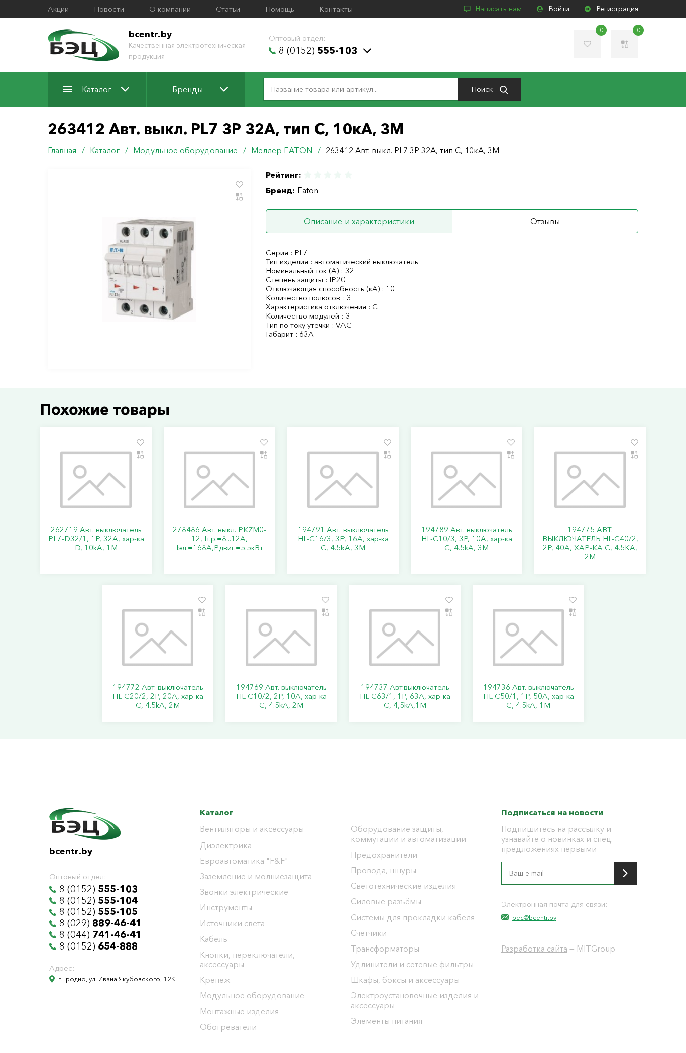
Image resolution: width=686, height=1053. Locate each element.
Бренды (187, 89)
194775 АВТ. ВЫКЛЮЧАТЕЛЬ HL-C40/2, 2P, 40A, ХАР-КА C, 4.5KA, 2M (590, 543)
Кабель (213, 939)
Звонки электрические (244, 892)
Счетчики (369, 933)
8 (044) (100, 934)
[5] (347, 175)
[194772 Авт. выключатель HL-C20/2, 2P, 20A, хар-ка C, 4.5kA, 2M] (157, 637)
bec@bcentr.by (534, 917)
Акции (58, 9)
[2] (318, 175)
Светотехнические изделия (403, 886)
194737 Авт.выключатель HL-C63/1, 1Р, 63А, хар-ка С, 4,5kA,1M (405, 696)
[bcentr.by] (83, 45)
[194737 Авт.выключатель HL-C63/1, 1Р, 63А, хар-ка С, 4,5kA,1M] (404, 637)
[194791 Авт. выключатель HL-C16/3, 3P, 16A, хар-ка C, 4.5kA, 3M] (343, 480)
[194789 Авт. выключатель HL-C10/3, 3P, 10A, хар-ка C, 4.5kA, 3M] (466, 480)
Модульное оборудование (252, 995)
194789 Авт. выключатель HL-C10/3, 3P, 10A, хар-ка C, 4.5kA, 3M (466, 538)
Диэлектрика (226, 845)
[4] (338, 175)
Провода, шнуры (383, 870)
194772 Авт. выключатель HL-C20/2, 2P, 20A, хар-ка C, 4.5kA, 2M (157, 696)
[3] (328, 175)
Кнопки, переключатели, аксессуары (247, 959)
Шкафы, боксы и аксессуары (405, 980)
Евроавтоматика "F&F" (244, 861)
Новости (109, 9)
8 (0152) (318, 50)
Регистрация (617, 9)
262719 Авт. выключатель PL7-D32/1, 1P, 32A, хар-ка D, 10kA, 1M (96, 538)
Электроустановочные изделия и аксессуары (415, 1000)
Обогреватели (228, 1027)
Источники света (232, 923)
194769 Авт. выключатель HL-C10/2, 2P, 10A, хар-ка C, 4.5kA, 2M (281, 696)
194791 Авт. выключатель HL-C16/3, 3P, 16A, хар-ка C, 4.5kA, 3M (343, 538)
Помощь (279, 9)
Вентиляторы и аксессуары (252, 829)
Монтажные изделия (239, 1011)
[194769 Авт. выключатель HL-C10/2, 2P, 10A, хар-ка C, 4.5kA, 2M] (281, 637)
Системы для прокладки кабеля (413, 917)
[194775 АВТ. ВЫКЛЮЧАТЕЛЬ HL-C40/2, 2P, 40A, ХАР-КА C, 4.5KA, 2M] (590, 480)
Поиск (483, 89)
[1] (308, 175)
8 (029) (100, 923)
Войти (559, 9)
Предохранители (384, 855)
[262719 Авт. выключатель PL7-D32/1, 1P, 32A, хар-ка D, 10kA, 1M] (96, 480)
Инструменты (226, 907)
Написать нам (499, 9)
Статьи (228, 9)
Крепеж (215, 980)
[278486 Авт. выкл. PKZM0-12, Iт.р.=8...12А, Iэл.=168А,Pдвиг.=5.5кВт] (219, 480)
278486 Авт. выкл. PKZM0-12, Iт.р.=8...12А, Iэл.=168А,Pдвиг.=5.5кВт (219, 538)
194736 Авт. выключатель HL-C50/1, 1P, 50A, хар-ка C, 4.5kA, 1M (528, 696)
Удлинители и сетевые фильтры (412, 964)
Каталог (96, 89)
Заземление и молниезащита (256, 876)
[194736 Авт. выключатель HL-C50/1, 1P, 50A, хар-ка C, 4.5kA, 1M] (528, 637)
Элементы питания (386, 1021)
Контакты (336, 9)
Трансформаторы (385, 949)
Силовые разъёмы (386, 901)
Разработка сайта (534, 948)
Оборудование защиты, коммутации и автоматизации (408, 834)
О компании (170, 9)
